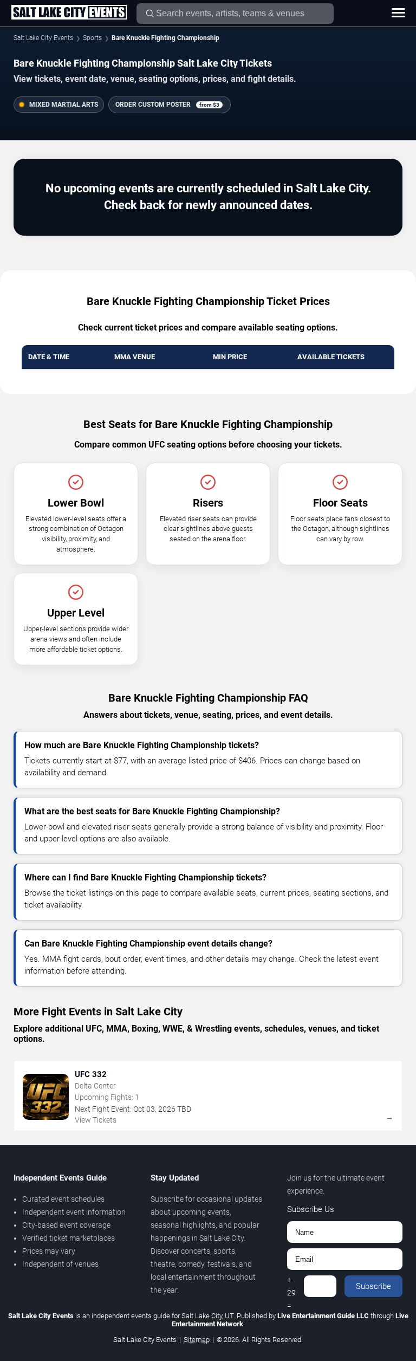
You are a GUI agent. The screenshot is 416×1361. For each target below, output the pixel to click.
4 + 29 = (291, 1286)
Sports (92, 38)
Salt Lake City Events (43, 38)
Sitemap (197, 1340)
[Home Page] (69, 13)
